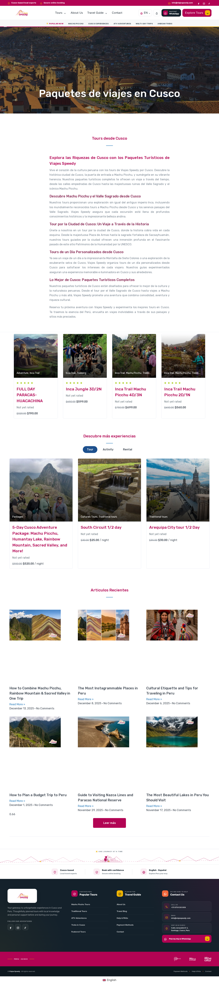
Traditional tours (108, 516)
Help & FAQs (196, 971)
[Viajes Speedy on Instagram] (204, 3)
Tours (58, 12)
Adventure (22, 373)
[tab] (90, 449)
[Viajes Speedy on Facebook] (198, 3)
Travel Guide (95, 12)
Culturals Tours (89, 516)
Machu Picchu (75, 24)
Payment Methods (181, 971)
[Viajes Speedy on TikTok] (209, 3)
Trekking (81, 373)
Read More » (17, 704)
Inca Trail (35, 373)
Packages (17, 516)
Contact (117, 12)
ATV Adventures (122, 24)
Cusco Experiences (98, 24)
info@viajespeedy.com (182, 3)
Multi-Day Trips (144, 24)
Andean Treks (165, 24)
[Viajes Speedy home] (22, 12)
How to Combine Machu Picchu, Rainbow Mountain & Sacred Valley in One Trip (39, 693)
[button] (109, 823)
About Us (77, 12)
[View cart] (156, 12)
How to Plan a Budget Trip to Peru (38, 795)
